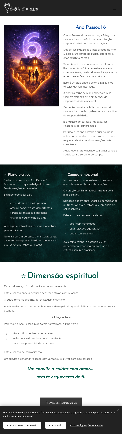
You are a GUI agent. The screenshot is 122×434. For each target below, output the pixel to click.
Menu (115, 8)
